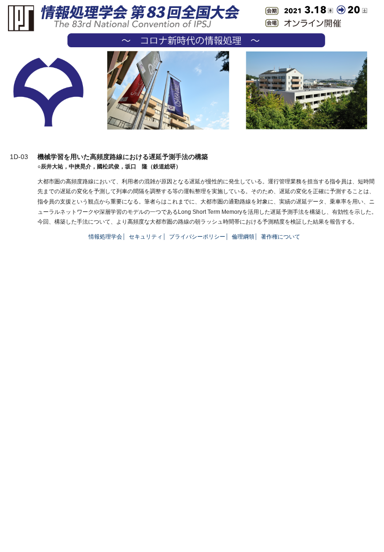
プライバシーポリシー (197, 236)
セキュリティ (145, 236)
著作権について (280, 236)
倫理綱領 (243, 236)
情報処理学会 (105, 236)
